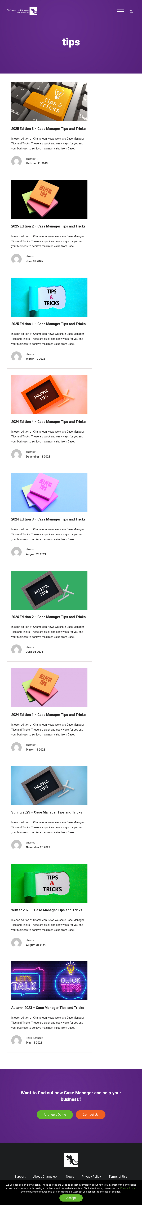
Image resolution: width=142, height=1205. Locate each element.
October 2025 (116, 100)
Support (20, 1176)
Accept (71, 1198)
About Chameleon (45, 1176)
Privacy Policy (127, 1188)
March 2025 (115, 110)
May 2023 (114, 169)
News (70, 1176)
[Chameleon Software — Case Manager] (22, 17)
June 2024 (114, 132)
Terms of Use (118, 1176)
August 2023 (115, 163)
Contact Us (91, 1114)
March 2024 (115, 137)
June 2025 (114, 105)
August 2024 (115, 126)
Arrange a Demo (55, 1114)
